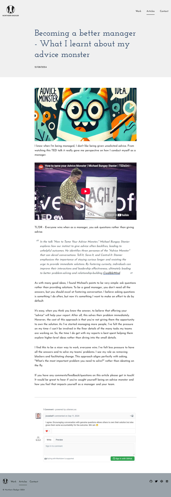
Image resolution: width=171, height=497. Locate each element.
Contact (164, 11)
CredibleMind (111, 273)
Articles (151, 11)
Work (138, 11)
